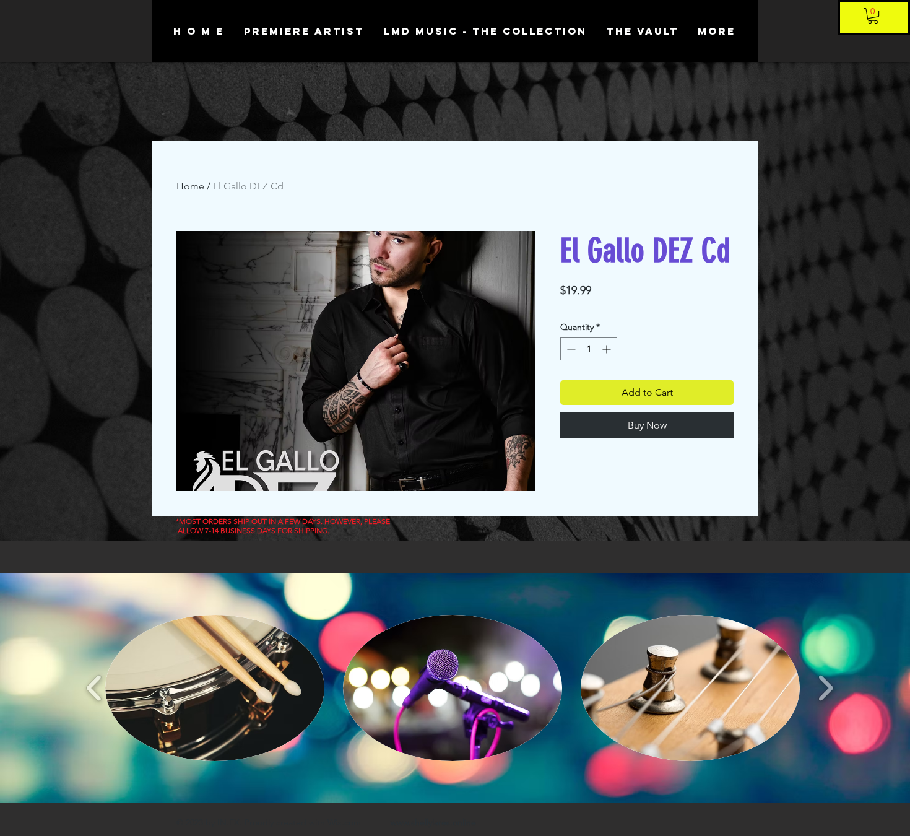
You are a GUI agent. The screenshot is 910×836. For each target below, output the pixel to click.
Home (190, 186)
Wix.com (344, 822)
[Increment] (607, 349)
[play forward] (825, 688)
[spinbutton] (589, 349)
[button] (873, 16)
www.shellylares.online (433, 822)
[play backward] (94, 688)
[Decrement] (570, 349)
